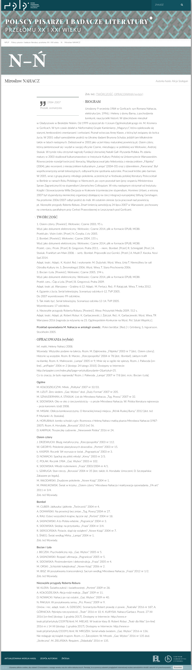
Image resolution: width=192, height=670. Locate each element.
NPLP (6, 42)
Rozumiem (178, 667)
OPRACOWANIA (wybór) (128, 94)
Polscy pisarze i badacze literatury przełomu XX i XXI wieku (35, 42)
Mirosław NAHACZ (72, 42)
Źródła (65, 659)
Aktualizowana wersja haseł (20, 659)
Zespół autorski (48, 659)
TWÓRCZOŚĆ (104, 94)
